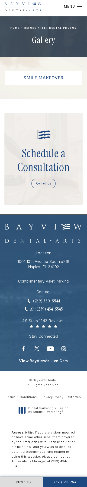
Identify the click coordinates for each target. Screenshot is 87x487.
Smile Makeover (43, 77)
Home (15, 27)
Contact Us (43, 183)
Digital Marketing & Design (48, 410)
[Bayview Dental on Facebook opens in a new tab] (23, 348)
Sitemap (74, 397)
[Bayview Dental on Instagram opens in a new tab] (63, 348)
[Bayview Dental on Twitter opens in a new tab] (36, 348)
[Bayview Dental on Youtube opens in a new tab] (50, 348)
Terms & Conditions (21, 397)
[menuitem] (23, 348)
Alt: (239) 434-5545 (46, 309)
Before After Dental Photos (50, 27)
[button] (79, 7)
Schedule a (43, 160)
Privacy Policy (53, 397)
